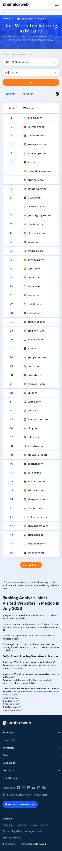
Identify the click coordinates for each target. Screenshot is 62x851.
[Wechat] (44, 788)
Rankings (8, 732)
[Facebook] (18, 788)
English (6, 818)
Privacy (33, 825)
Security (44, 825)
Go (31, 82)
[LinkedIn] (29, 788)
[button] (31, 62)
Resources (9, 763)
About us (8, 770)
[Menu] (56, 4)
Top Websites (24, 18)
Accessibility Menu (12, 837)
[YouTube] (34, 788)
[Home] (16, 4)
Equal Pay (17, 831)
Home (6, 18)
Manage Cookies (33, 831)
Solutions (8, 747)
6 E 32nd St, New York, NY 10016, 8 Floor (27, 794)
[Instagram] (39, 788)
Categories (8, 825)
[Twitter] (23, 788)
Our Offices (10, 778)
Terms (6, 831)
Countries (21, 825)
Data (5, 755)
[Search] (31, 12)
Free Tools (9, 740)
